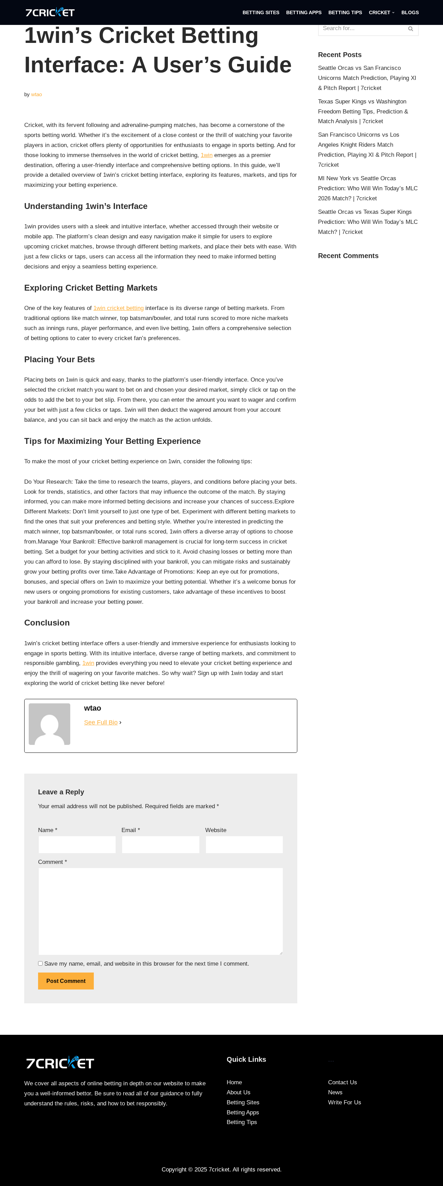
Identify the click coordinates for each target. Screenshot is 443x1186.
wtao (36, 94)
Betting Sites (261, 12)
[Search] (411, 28)
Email (130, 830)
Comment (52, 862)
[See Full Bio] (120, 723)
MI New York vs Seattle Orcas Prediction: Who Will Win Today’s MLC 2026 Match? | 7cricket (368, 188)
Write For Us (344, 1102)
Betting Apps (304, 12)
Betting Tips (345, 12)
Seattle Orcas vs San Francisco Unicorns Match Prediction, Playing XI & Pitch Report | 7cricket (367, 78)
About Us (239, 1092)
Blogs (410, 12)
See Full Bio (101, 722)
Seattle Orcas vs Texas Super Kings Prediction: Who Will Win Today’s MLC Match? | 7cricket (368, 222)
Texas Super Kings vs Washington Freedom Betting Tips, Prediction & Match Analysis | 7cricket (363, 111)
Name (47, 830)
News (335, 1092)
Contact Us (342, 1082)
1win (207, 155)
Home (234, 1082)
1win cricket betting (118, 308)
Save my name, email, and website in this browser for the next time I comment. (146, 963)
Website (215, 830)
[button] (393, 12)
